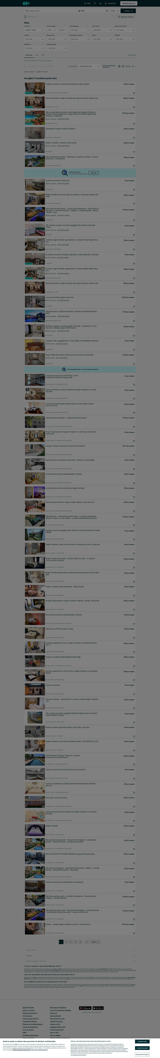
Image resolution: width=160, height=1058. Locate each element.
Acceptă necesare (142, 1048)
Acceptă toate (142, 1041)
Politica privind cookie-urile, (21, 1050)
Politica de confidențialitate (39, 1050)
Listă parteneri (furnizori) (78, 1055)
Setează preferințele (142, 1054)
